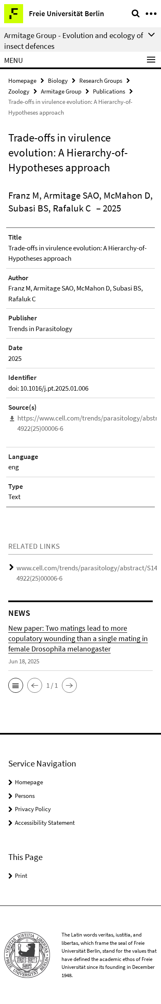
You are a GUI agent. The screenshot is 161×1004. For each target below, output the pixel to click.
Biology (58, 80)
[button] (15, 685)
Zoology (18, 91)
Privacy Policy (33, 809)
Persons (25, 796)
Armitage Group (61, 91)
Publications (109, 91)
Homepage (22, 80)
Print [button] (21, 875)
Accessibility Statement (45, 822)
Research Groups (100, 80)
